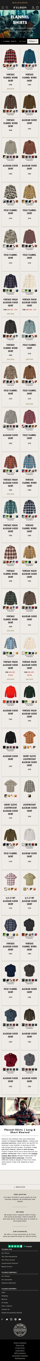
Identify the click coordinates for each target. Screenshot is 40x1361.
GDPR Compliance (20, 1353)
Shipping (5, 1296)
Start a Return (7, 1306)
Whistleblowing (20, 1358)
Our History (6, 1276)
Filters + (33, 41)
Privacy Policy (20, 1348)
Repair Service (7, 1266)
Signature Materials (9, 1283)
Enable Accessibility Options (12, 1313)
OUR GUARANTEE (20, 1231)
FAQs (3, 1292)
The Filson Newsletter (9, 1256)
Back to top (20, 1187)
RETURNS (20, 1212)
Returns (4, 1299)
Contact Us (5, 1309)
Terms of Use (20, 1345)
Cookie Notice (20, 1350)
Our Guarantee (7, 1279)
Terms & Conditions (20, 1343)
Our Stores (5, 1253)
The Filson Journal (8, 1260)
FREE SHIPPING (20, 1194)
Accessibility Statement (20, 1356)
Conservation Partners (10, 1263)
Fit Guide (5, 1302)
